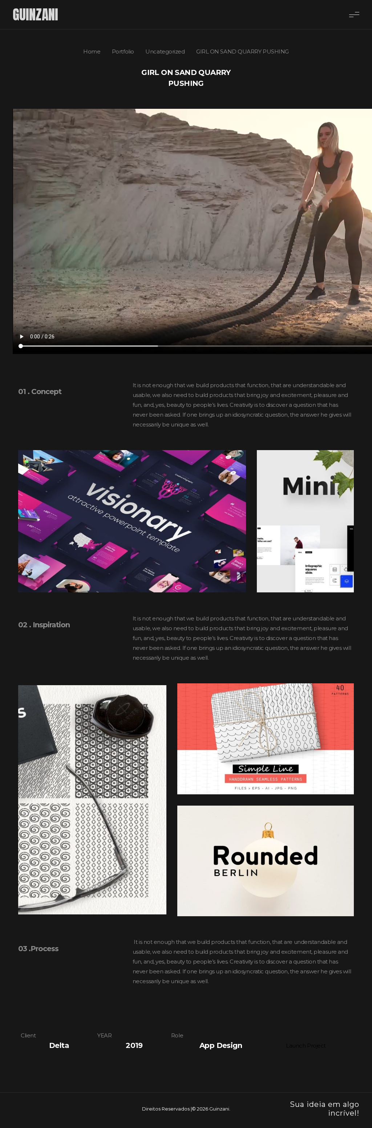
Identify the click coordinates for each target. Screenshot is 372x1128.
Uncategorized (165, 51)
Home (91, 51)
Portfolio (123, 51)
